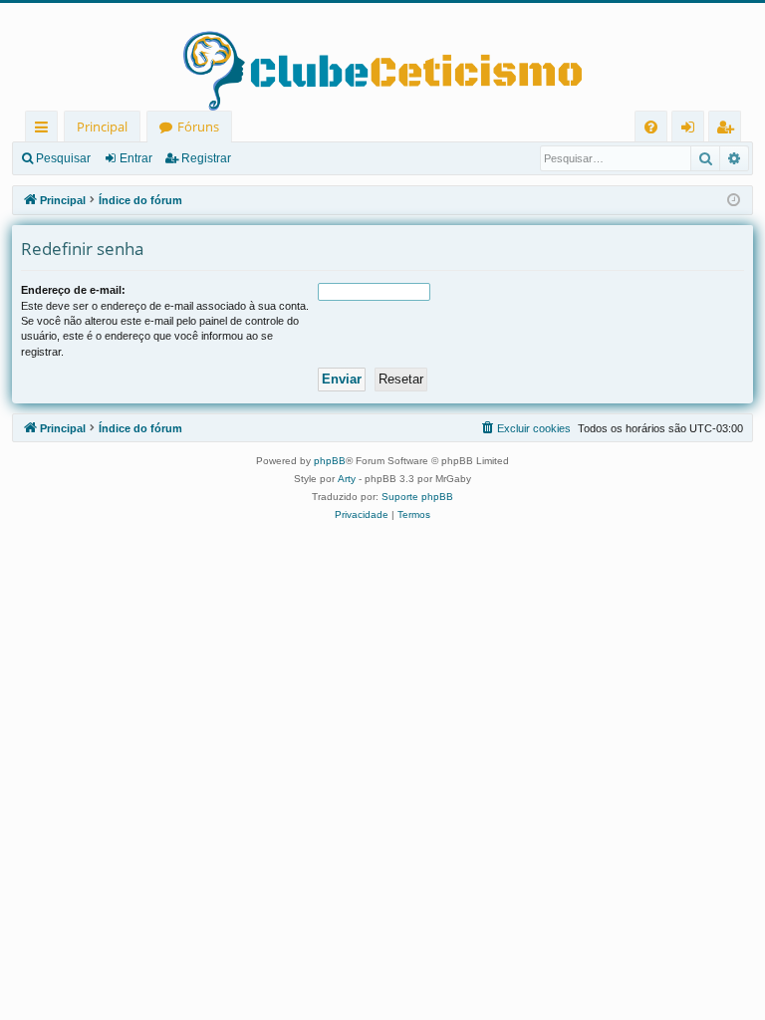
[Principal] (382, 57)
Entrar (136, 158)
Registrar (206, 158)
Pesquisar (63, 158)
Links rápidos (45, 130)
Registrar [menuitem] (729, 130)
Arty (347, 478)
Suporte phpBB (417, 496)
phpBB (330, 460)
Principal (102, 126)
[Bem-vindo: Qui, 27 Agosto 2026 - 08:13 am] (733, 200)
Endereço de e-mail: (73, 290)
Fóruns (198, 126)
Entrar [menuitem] (692, 130)
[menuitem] (651, 127)
